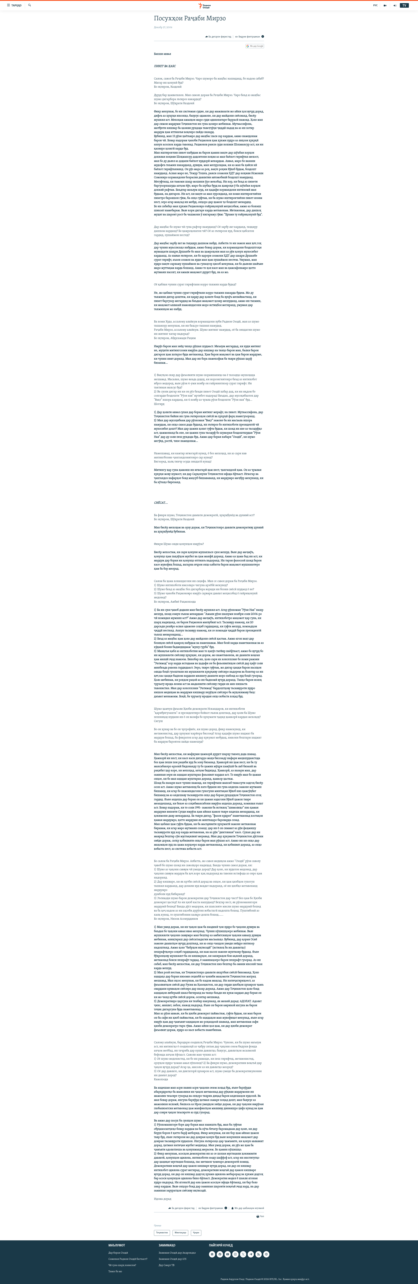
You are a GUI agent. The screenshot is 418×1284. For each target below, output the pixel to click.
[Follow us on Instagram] (235, 1254)
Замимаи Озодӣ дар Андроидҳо (177, 1253)
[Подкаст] (266, 1254)
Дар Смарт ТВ (166, 1265)
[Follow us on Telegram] (251, 1254)
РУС (375, 5)
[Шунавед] (395, 5)
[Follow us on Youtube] (228, 1254)
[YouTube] (385, 5)
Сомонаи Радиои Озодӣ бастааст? (127, 1259)
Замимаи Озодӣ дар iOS (172, 1259)
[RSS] (258, 1254)
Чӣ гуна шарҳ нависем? (122, 1265)
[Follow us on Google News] (212, 1254)
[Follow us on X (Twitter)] (243, 1254)
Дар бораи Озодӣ (118, 1253)
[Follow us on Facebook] (220, 1254)
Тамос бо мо (115, 1271)
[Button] (218, 37)
